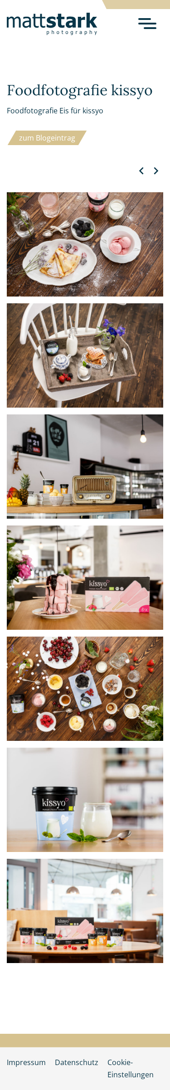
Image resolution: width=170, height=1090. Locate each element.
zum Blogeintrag (47, 138)
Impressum (26, 1062)
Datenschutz (76, 1062)
